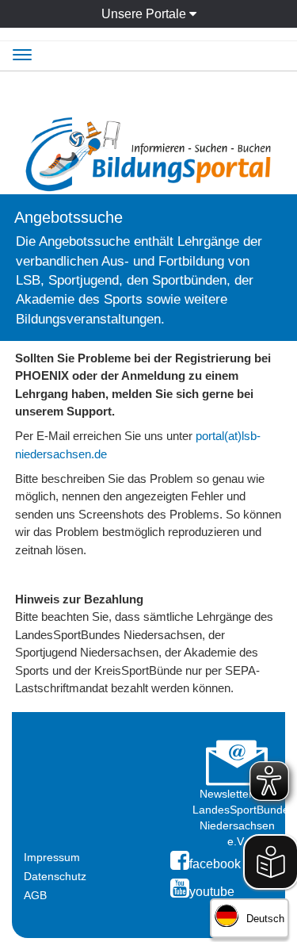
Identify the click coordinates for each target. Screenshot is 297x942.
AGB (35, 895)
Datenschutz (55, 876)
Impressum (52, 857)
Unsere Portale (145, 14)
